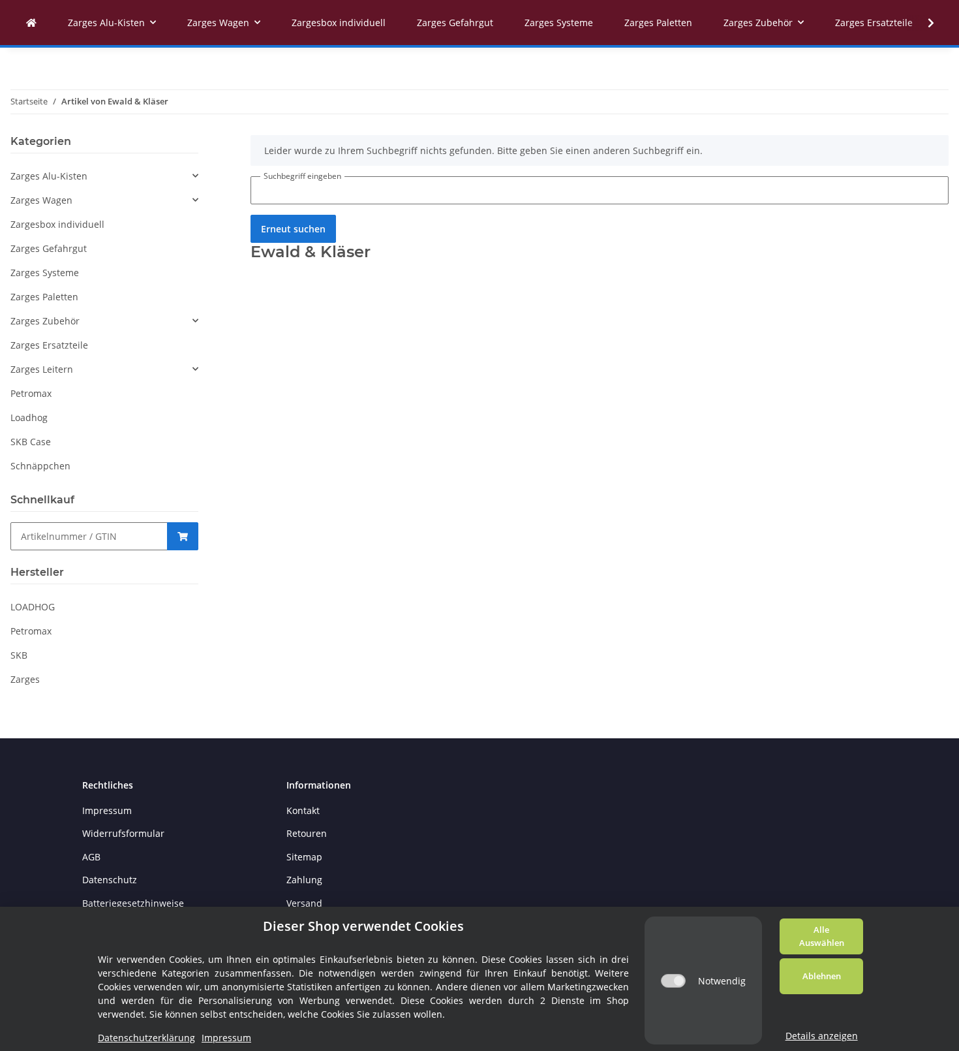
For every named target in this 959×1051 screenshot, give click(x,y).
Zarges (25, 679)
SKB (18, 655)
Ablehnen (821, 976)
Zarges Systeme (44, 272)
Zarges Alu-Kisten (48, 176)
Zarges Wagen (41, 200)
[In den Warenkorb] (182, 536)
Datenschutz (109, 879)
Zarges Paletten (44, 296)
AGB (91, 857)
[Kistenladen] (31, 22)
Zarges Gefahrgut (48, 248)
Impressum (107, 810)
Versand (304, 903)
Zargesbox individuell (57, 224)
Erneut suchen (293, 229)
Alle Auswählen (821, 936)
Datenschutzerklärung (146, 1037)
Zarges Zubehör (45, 321)
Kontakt (303, 810)
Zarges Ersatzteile (49, 345)
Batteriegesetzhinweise (133, 903)
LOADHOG (32, 607)
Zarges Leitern (41, 369)
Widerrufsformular (123, 833)
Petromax (31, 393)
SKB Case (30, 441)
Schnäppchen (40, 466)
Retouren (306, 833)
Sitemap (304, 857)
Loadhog (29, 417)
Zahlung (304, 879)
